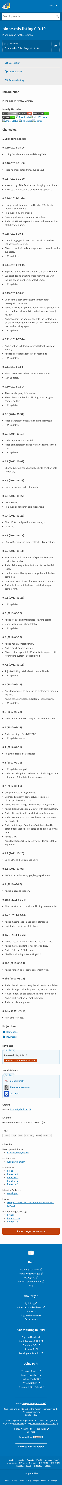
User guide (29, 1277)
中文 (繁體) (55, 1463)
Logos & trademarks (31, 1315)
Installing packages (30, 1269)
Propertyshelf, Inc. (19, 1109)
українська (12, 1463)
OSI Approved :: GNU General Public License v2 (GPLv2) (30, 1204)
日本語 (39, 1460)
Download (11, 1037)
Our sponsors (31, 1319)
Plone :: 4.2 (12, 1181)
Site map (31, 1431)
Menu (51, 5)
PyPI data (8, 1050)
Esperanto (38, 1465)
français (30, 1460)
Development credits (29, 1353)
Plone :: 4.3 (12, 1184)
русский (20, 1465)
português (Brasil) (52, 1460)
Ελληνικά (23, 1463)
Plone (10, 1171)
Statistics (31, 1311)
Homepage (12, 1032)
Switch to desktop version (31, 1446)
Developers (12, 1193)
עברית (28, 1465)
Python (10, 1215)
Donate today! (31, 1414)
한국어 (48, 1465)
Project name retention (29, 1281)
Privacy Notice (29, 1383)
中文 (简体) (43, 1463)
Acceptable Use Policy (30, 1387)
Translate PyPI (30, 1345)
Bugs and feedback (31, 1337)
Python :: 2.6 (13, 1218)
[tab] (31, 63)
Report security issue (31, 1375)
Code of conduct (30, 1379)
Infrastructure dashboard (29, 1307)
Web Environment (16, 1162)
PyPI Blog (30, 1303)
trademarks (18, 1423)
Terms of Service (29, 1371)
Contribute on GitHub (29, 1341)
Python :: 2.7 (13, 1221)
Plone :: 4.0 (12, 1174)
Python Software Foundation (43, 1423)
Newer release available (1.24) (20, 1060)
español (21, 1460)
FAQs (31, 1285)
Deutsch (32, 1463)
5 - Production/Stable (18, 1152)
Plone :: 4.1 (12, 1177)
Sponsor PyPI (31, 1349)
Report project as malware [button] (31, 1231)
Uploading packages (29, 1273)
